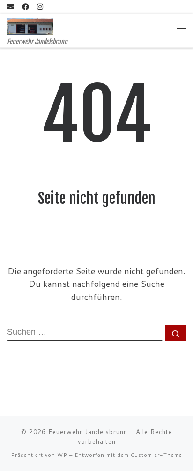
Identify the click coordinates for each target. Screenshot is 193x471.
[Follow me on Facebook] (25, 6)
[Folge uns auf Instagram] (40, 6)
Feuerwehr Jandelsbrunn (87, 431)
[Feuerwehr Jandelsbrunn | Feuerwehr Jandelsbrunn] (30, 26)
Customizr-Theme (156, 455)
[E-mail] (10, 6)
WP (62, 455)
